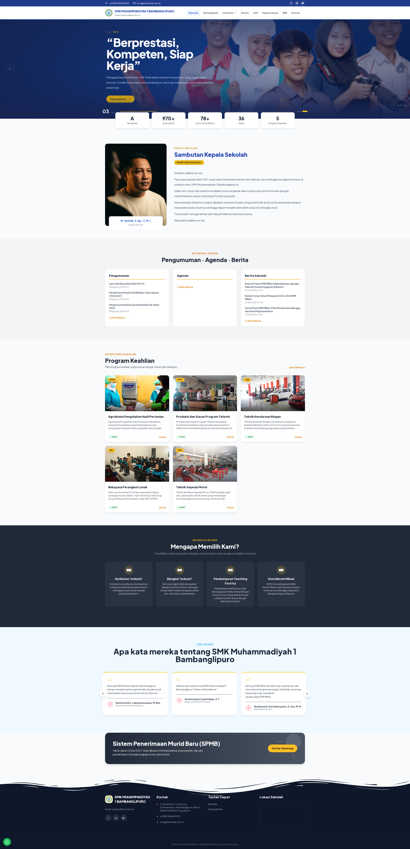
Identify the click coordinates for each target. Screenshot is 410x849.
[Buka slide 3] (307, 111)
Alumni (245, 12)
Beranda (193, 12)
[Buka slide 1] (299, 111)
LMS (255, 12)
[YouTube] (302, 3)
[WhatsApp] (7, 842)
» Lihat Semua (117, 317)
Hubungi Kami (118, 85)
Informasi (228, 12)
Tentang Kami (210, 12)
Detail (162, 436)
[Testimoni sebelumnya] (102, 693)
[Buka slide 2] (304, 111)
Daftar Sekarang (282, 748)
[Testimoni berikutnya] (307, 693)
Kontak (296, 12)
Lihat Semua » (297, 367)
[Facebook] (291, 3)
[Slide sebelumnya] (9, 69)
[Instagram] (297, 3)
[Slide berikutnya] (400, 69)
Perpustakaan (270, 12)
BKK (285, 12)
